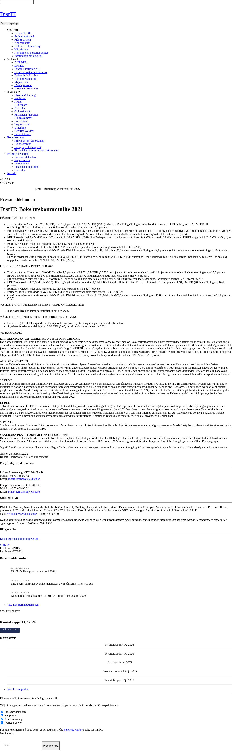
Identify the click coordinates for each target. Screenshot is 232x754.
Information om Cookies (28, 55)
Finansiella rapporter (26, 114)
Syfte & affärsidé (24, 36)
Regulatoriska (22, 160)
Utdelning (20, 127)
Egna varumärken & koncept (30, 72)
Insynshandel (22, 124)
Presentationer (22, 134)
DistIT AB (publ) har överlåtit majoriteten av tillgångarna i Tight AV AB (52, 583)
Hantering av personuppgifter (31, 52)
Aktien (18, 101)
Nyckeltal (20, 108)
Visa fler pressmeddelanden (23, 604)
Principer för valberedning (29, 140)
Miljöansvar (21, 82)
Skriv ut (4, 544)
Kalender (19, 170)
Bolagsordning (22, 143)
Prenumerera (21, 163)
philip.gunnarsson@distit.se (24, 491)
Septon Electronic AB (27, 68)
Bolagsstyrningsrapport (27, 147)
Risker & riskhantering (27, 46)
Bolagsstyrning (15, 137)
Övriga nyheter (13, 722)
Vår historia (21, 49)
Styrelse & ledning (25, 95)
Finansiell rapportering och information (36, 150)
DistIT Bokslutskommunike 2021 (19, 538)
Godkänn (5, 733)
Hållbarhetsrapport (25, 78)
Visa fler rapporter (17, 689)
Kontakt (11, 173)
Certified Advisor (24, 130)
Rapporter (10, 715)
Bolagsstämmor (23, 117)
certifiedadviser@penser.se (21, 513)
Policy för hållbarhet (26, 75)
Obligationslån (22, 111)
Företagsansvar (23, 85)
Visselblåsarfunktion (26, 88)
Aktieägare (20, 104)
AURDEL (20, 62)
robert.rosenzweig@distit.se (24, 478)
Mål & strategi (22, 39)
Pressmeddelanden (17, 153)
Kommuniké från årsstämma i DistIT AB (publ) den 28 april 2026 (48, 595)
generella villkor (73, 729)
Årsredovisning (13, 719)
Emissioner (20, 121)
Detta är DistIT (23, 33)
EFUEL (19, 65)
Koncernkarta (22, 42)
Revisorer (20, 98)
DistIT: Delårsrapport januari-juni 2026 (57, 188)
